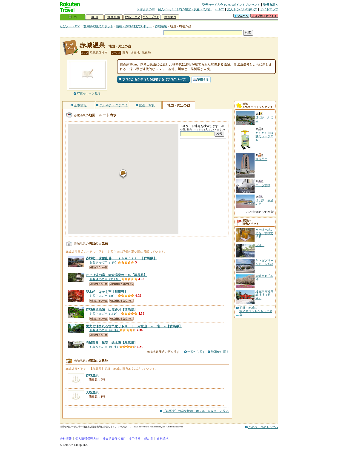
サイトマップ (269, 9)
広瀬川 (259, 245)
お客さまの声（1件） (103, 262)
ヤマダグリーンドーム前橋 (264, 262)
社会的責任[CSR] (114, 438)
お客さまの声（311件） (105, 279)
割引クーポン (132, 17)
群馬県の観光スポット (98, 26)
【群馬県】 (121, 258)
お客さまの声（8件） (103, 295)
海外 (95, 17)
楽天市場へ (270, 4)
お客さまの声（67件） (104, 330)
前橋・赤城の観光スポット (134, 26)
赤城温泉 (161, 26)
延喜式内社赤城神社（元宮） (264, 295)
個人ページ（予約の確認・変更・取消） (185, 9)
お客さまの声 (146, 9)
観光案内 (170, 17)
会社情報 (66, 438)
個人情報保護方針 (87, 438)
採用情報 (134, 438)
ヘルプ (219, 9)
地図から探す (220, 351)
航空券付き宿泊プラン (121, 284)
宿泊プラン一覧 (98, 267)
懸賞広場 (113, 17)
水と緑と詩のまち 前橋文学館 (264, 233)
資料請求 (163, 438)
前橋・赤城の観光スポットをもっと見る (255, 311)
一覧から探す (196, 351)
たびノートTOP (70, 26)
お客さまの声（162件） (105, 313)
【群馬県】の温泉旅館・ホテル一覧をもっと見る (196, 411)
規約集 (148, 438)
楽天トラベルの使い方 (242, 9)
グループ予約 (151, 17)
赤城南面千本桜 (264, 277)
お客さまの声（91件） (104, 347)
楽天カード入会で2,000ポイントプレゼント (231, 4)
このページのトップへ (263, 427)
